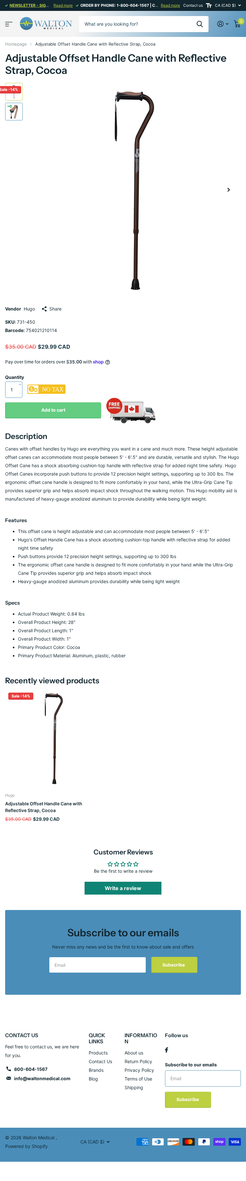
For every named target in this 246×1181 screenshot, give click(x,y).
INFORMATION (141, 1038)
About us (134, 1052)
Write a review (123, 888)
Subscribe (174, 964)
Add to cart (53, 410)
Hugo (29, 308)
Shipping (134, 1087)
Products (98, 1052)
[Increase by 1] (21, 377)
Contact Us (100, 1061)
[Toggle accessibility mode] (209, 5)
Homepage (16, 44)
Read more (63, 5)
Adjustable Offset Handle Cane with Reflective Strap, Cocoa (43, 807)
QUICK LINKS (97, 1038)
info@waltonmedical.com (42, 1078)
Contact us (193, 5)
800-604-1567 (30, 1069)
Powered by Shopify (26, 1146)
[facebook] (166, 1050)
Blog (93, 1078)
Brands (96, 1070)
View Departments (8, 24)
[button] (229, 189)
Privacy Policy (139, 1070)
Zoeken (200, 24)
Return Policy (138, 1061)
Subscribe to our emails (191, 1064)
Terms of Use (138, 1078)
